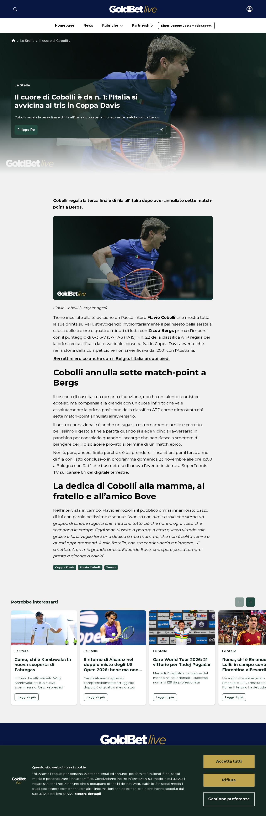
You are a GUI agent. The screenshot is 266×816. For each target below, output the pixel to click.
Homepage (64, 25)
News (88, 25)
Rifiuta (229, 780)
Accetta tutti (229, 761)
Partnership (142, 25)
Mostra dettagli (87, 794)
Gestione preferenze (229, 799)
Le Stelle (27, 41)
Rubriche (110, 25)
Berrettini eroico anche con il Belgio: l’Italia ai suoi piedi (111, 358)
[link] (186, 25)
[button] (239, 602)
